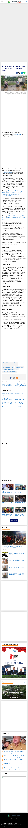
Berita (3, 73)
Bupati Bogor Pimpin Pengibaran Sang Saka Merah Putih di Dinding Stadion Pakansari (20, 384)
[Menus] (2, 1)
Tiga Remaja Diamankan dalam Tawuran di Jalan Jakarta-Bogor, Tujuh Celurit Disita (7, 407)
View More (14, 520)
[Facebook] (11, 378)
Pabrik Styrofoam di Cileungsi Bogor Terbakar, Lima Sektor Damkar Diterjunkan (20, 394)
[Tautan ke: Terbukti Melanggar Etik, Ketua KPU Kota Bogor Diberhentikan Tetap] (5, 575)
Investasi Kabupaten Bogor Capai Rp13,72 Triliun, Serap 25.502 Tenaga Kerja (7, 403)
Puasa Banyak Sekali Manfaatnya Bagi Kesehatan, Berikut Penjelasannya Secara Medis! (14, 768)
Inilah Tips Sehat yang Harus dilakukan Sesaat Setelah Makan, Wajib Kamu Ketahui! (14, 764)
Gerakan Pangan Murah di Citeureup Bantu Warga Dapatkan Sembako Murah (19, 398)
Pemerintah (9, 73)
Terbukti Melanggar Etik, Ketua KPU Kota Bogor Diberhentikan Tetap (16, 574)
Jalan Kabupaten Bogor (8, 367)
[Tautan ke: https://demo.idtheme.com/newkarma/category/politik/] (25, 682)
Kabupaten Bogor (7, 172)
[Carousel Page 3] (14, 697)
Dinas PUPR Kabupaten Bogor (10, 362)
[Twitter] (14, 378)
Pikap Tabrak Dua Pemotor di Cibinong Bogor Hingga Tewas (16, 552)
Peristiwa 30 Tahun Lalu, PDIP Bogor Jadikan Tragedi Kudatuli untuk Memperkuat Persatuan (12, 547)
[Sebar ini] (17, 73)
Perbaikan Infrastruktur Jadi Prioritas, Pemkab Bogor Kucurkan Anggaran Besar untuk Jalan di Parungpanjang (12, 193)
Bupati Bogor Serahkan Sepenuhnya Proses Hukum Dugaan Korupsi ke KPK (7, 394)
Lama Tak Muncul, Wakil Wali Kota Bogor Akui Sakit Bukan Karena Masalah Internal (17, 559)
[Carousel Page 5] (17, 697)
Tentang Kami (4, 826)
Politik (13, 73)
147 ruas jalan (18, 134)
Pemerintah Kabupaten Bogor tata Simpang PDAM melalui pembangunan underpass (20, 407)
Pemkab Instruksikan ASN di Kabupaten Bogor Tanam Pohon (7, 383)
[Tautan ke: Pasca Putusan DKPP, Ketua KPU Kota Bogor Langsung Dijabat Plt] (5, 568)
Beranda (19, 824)
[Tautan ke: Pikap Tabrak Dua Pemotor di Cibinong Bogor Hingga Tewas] (5, 554)
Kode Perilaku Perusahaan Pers (8, 824)
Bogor (6, 73)
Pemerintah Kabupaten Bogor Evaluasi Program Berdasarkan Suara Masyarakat (20, 492)
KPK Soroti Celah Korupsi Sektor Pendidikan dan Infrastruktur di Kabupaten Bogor (14, 217)
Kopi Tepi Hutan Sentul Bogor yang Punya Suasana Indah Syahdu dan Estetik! (13, 693)
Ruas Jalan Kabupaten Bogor (9, 371)
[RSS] (17, 378)
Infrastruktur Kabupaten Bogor (10, 365)
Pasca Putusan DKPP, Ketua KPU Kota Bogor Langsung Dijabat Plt (17, 567)
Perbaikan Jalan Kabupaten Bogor (11, 369)
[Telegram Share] (22, 73)
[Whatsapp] (24, 73)
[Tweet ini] (19, 73)
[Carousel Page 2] (12, 697)
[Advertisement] (14, 18)
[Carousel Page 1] (10, 697)
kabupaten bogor (20, 367)
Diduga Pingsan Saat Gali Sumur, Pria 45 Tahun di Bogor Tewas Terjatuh (7, 398)
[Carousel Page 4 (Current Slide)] (15, 697)
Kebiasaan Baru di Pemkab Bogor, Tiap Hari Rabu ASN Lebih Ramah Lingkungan (14, 756)
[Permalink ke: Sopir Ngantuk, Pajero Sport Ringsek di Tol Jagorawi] (20, 498)
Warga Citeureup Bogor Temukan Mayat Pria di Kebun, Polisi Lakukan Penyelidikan (20, 403)
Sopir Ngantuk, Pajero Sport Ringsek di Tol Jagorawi (20, 503)
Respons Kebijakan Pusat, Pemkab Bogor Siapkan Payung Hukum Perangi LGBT (14, 752)
